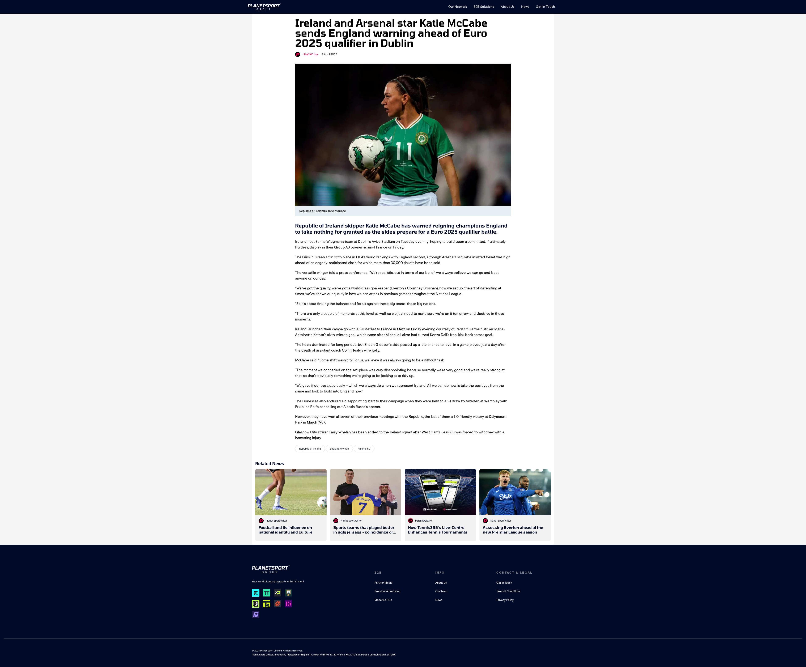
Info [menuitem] (440, 572)
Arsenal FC (364, 448)
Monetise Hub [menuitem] (383, 600)
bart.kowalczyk (423, 520)
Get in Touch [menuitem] (545, 7)
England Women (339, 448)
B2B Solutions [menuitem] (484, 7)
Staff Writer (311, 54)
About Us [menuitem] (507, 7)
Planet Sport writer (276, 520)
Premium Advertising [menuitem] (387, 591)
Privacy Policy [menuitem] (505, 600)
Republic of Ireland (310, 448)
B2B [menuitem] (378, 572)
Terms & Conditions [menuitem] (508, 591)
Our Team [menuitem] (441, 591)
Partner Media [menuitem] (383, 582)
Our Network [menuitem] (457, 7)
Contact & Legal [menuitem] (514, 572)
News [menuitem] (525, 7)
